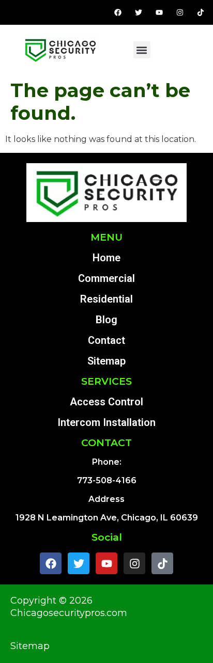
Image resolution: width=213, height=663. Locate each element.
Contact (106, 340)
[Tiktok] (200, 12)
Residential (106, 299)
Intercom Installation (106, 422)
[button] (141, 49)
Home (106, 257)
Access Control (106, 402)
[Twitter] (138, 12)
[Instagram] (180, 12)
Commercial (106, 278)
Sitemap (106, 361)
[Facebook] (118, 12)
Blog (106, 319)
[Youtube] (159, 12)
